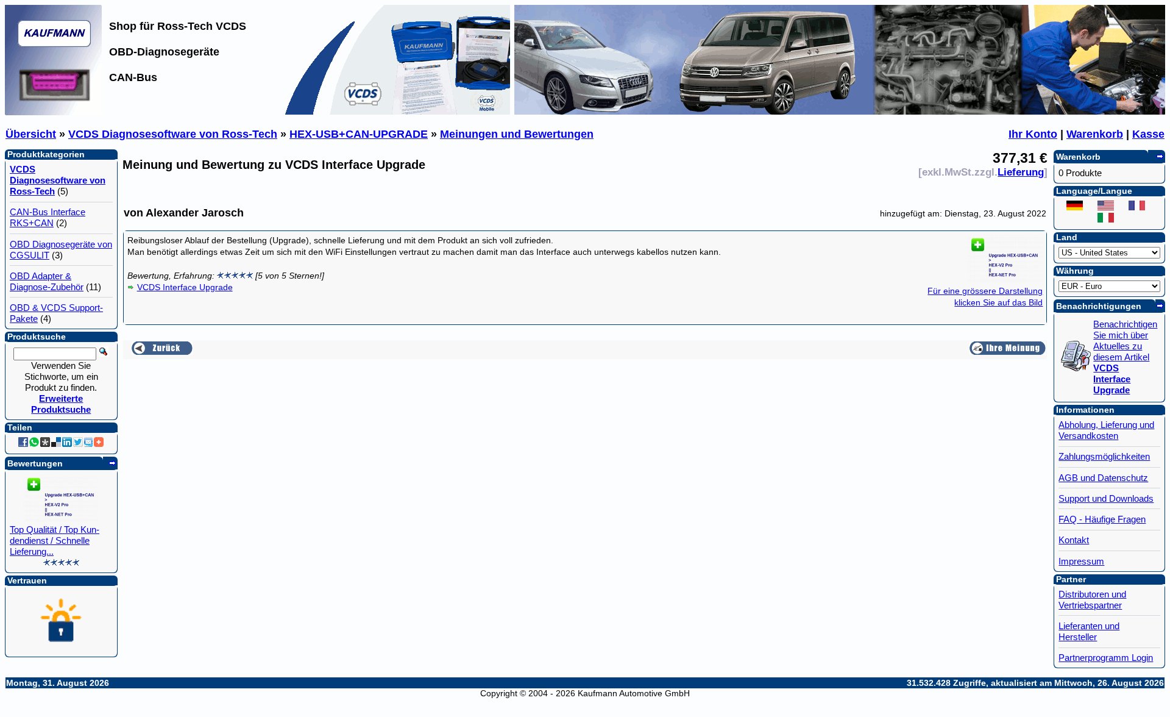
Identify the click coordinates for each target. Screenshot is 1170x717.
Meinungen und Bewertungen (517, 134)
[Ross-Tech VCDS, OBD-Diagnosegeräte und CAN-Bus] (53, 111)
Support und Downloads (1106, 498)
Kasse (1148, 134)
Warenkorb (1094, 134)
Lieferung (1021, 172)
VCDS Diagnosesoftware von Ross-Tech (172, 134)
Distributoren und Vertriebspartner (1092, 599)
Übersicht (30, 134)
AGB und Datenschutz (1103, 478)
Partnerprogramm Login (1105, 657)
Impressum (1081, 561)
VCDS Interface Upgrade (185, 287)
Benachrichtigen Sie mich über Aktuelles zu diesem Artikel (1125, 357)
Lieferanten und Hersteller (1088, 631)
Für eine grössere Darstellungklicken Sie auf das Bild (985, 296)
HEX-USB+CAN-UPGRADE (358, 134)
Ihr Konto (1033, 134)
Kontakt (1073, 540)
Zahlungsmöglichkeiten (1104, 456)
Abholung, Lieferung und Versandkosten (1106, 430)
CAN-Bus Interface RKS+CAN (47, 217)
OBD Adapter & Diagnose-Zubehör (46, 281)
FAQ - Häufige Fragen (1102, 519)
